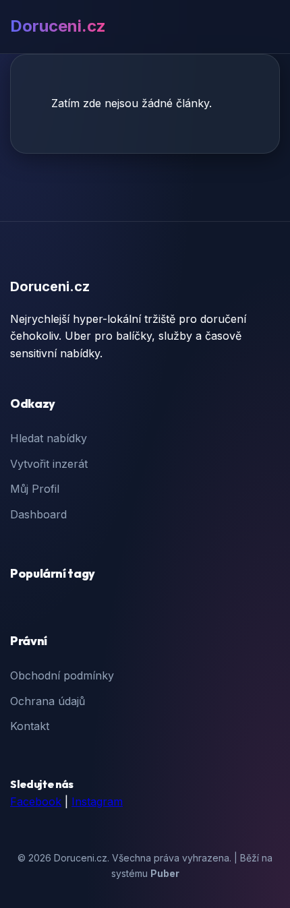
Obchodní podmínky (62, 675)
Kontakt (29, 726)
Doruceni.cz (58, 26)
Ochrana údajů (47, 701)
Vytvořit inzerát (49, 464)
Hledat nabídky (48, 438)
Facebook (35, 801)
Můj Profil (34, 488)
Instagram (97, 801)
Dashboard (38, 514)
